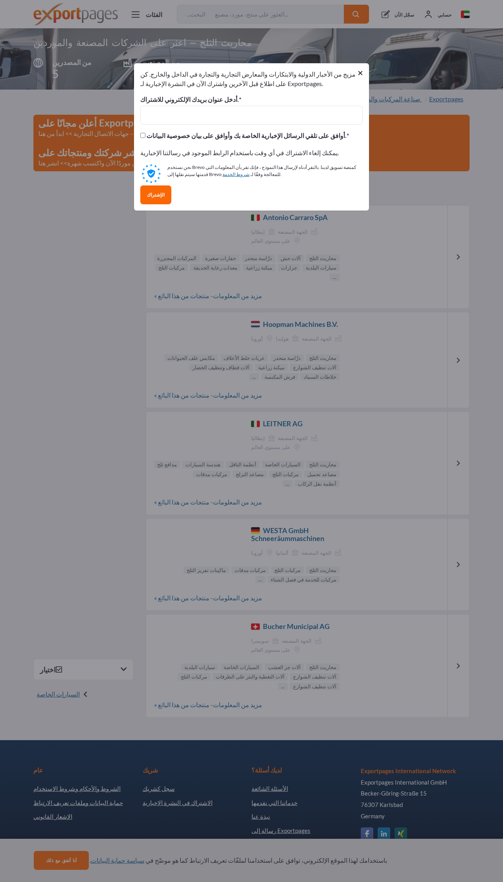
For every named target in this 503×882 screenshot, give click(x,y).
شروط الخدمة (236, 174)
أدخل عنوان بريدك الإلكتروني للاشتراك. (189, 99)
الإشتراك (156, 194)
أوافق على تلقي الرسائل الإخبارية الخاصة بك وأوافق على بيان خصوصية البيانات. (246, 135)
